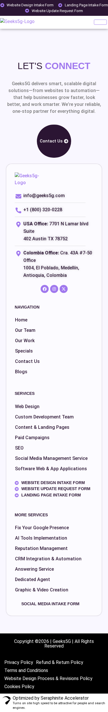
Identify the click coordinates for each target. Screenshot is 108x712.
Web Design (27, 406)
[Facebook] (45, 289)
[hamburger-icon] (100, 22)
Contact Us (27, 361)
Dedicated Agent (32, 579)
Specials (24, 351)
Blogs (21, 371)
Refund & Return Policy (59, 662)
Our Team (25, 330)
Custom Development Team (44, 417)
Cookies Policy (19, 686)
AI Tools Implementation (41, 538)
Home (21, 320)
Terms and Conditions (26, 670)
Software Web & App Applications (51, 468)
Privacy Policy (18, 662)
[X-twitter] (64, 289)
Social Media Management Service (51, 458)
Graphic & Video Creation (41, 590)
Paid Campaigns (32, 437)
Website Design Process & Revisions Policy (48, 678)
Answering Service (34, 569)
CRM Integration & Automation (48, 558)
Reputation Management (41, 548)
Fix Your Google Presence (42, 527)
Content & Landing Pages (42, 427)
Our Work (25, 340)
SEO (19, 448)
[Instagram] (54, 289)
